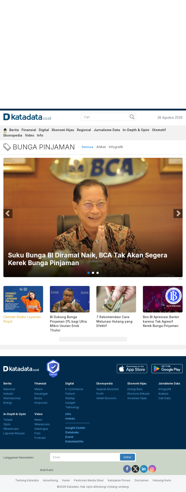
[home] (5, 130)
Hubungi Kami (162, 480)
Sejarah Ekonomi (107, 389)
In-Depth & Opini (136, 130)
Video (29, 135)
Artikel (101, 147)
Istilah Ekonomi (106, 398)
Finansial (29, 130)
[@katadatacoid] (152, 468)
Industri (8, 393)
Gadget (70, 402)
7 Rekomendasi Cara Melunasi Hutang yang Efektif (114, 321)
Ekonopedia (12, 135)
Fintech (70, 393)
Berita (14, 130)
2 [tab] (93, 273)
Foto (37, 433)
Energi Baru (134, 389)
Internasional (11, 398)
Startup (70, 398)
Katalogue (41, 428)
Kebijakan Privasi (119, 480)
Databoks (72, 432)
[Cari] (132, 117)
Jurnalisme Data (107, 130)
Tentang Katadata (27, 480)
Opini (6, 424)
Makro (38, 389)
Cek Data (164, 398)
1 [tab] (88, 273)
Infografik (116, 147)
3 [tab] (97, 273)
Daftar (127, 457)
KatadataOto (74, 441)
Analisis (163, 393)
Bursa (38, 398)
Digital (44, 130)
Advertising (50, 480)
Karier (66, 480)
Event (69, 437)
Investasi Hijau (137, 398)
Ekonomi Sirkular (138, 393)
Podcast (40, 437)
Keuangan (41, 393)
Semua (87, 147)
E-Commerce (74, 389)
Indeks (70, 418)
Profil (99, 393)
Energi (7, 402)
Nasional (9, 389)
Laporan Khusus (14, 433)
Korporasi (40, 402)
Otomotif (159, 130)
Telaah (7, 419)
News (38, 419)
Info (40, 135)
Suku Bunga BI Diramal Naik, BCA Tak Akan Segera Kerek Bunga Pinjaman (87, 259)
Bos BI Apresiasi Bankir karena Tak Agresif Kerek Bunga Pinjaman (161, 321)
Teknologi (72, 407)
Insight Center (75, 428)
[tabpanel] (93, 220)
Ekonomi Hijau (63, 130)
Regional (84, 130)
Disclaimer (142, 480)
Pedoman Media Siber (89, 480)
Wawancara (11, 428)
